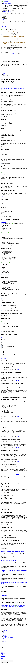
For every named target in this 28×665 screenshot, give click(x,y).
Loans (4, 74)
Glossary (5, 640)
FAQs (4, 641)
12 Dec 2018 (3, 579)
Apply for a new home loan (6, 88)
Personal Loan (12, 605)
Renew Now (13, 33)
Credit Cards (20, 8)
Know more (13, 49)
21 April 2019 (3, 557)
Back (7, 662)
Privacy (5, 635)
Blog (4, 631)
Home (4, 73)
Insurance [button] (5, 19)
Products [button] (7, 3)
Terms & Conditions (7, 634)
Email (2, 659)
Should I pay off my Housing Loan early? (12, 551)
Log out (3, 662)
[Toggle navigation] (1, 1)
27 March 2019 (4, 567)
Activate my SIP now (13, 53)
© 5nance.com (6, 629)
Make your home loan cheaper (9, 560)
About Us (5, 630)
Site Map (5, 638)
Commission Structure (8, 637)
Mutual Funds (14, 606)
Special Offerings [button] (7, 11)
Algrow (23, 606)
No (18, 369)
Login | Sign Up (4, 26)
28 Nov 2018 (3, 591)
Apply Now (3, 196)
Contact (5, 636)
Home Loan (13, 10)
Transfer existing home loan (19, 88)
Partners (5, 632)
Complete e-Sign (13, 45)
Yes (17, 369)
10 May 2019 (3, 548)
